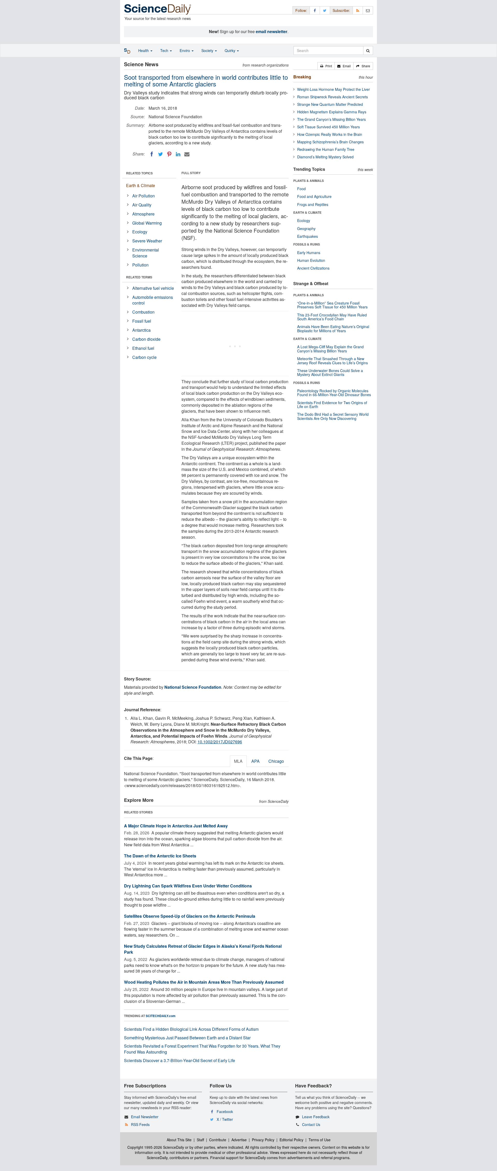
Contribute (217, 1139)
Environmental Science (145, 253)
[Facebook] (152, 154)
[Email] (187, 154)
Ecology (139, 232)
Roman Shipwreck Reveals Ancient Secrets (332, 96)
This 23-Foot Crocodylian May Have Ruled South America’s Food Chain (332, 316)
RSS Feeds (140, 1124)
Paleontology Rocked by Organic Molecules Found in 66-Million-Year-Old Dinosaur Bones (334, 392)
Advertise (239, 1139)
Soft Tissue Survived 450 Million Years (328, 126)
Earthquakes (307, 236)
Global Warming (147, 223)
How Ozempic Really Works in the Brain (329, 134)
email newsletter (271, 31)
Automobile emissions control (152, 300)
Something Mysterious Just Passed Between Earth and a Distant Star (187, 1038)
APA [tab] (255, 761)
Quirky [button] (230, 50)
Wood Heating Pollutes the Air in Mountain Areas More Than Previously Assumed (204, 982)
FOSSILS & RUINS (306, 244)
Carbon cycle (144, 357)
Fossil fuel (141, 321)
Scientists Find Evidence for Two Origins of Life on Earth (332, 404)
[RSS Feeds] (358, 10)
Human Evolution (311, 260)
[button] (326, 66)
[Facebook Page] (315, 10)
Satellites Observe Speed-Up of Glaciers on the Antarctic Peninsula (189, 916)
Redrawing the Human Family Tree (325, 149)
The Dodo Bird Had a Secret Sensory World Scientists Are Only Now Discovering (333, 416)
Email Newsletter (144, 1116)
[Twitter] (160, 154)
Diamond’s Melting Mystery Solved (325, 156)
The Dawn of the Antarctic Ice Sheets (160, 856)
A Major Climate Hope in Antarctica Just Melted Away (176, 826)
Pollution (140, 265)
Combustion (143, 312)
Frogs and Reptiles (312, 204)
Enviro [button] (185, 50)
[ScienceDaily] (157, 9)
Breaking (302, 77)
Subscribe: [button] (341, 10)
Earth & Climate (140, 185)
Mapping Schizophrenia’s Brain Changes (330, 141)
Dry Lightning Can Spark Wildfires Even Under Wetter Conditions (188, 886)
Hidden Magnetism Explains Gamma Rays (331, 111)
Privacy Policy (263, 1139)
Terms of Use (320, 1139)
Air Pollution (143, 196)
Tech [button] (164, 50)
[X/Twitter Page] (325, 10)
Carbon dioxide (146, 339)
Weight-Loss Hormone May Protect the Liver (333, 89)
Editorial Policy (291, 1139)
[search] (368, 50)
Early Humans (308, 252)
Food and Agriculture (314, 196)
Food (301, 188)
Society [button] (207, 50)
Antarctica (141, 330)
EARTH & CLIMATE (307, 212)
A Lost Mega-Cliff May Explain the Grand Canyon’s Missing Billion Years (330, 348)
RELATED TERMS (139, 277)
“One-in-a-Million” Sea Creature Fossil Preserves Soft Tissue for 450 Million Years (332, 304)
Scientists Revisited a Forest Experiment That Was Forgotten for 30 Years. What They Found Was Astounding (202, 1049)
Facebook (225, 1111)
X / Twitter (225, 1119)
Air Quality (141, 205)
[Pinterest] (169, 154)
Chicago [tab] (276, 761)
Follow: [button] (301, 10)
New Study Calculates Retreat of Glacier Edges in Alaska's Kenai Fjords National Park (203, 949)
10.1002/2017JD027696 (220, 742)
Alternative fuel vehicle (153, 288)
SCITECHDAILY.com (161, 1015)
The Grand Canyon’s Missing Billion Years (331, 119)
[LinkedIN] (178, 154)
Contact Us (311, 1124)
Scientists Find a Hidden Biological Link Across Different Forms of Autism (191, 1029)
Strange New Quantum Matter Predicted (330, 104)
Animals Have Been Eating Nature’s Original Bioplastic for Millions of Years (333, 328)
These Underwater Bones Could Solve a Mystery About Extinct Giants (330, 372)
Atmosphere (143, 214)
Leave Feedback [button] (316, 1116)
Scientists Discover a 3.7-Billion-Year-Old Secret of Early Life (179, 1060)
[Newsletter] (368, 10)
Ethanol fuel (143, 348)
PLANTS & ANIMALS (308, 180)
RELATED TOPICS (139, 173)
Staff (200, 1139)
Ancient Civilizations (313, 268)
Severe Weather (147, 241)
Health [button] (144, 50)
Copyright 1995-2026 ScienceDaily (155, 1147)
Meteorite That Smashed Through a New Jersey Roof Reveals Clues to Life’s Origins (332, 360)
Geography (306, 228)
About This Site (179, 1139)
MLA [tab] (238, 761)
